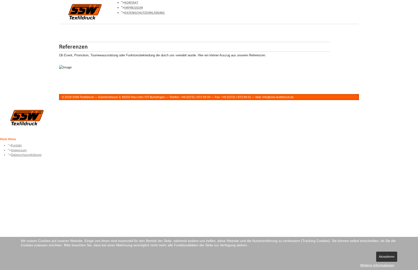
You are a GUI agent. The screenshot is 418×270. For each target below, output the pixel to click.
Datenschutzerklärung (144, 13)
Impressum (133, 8)
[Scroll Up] (1, 163)
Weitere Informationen (377, 265)
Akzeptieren (387, 256)
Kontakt (131, 2)
